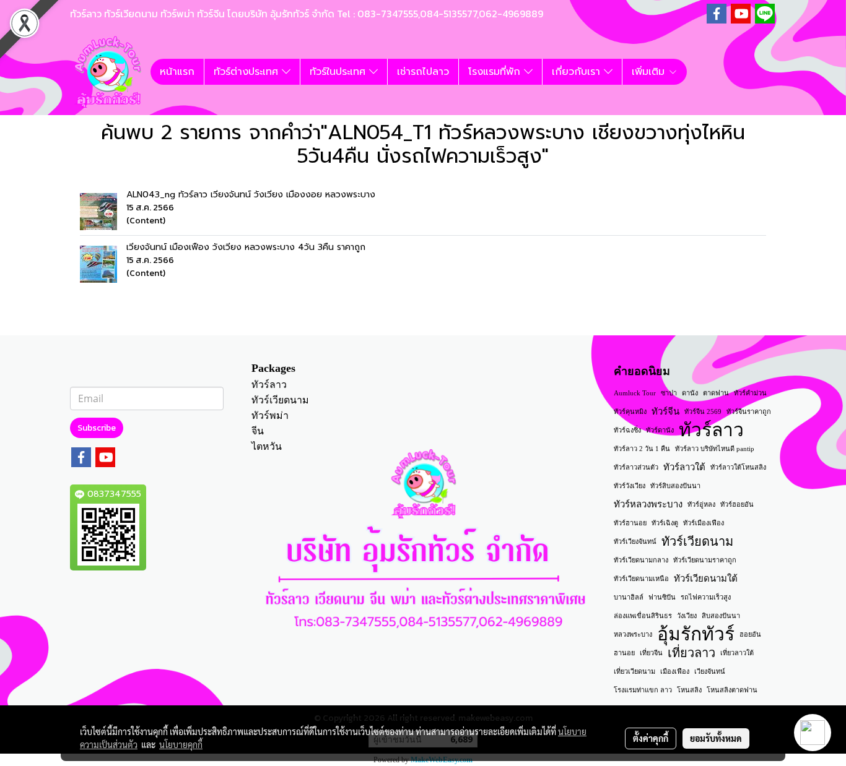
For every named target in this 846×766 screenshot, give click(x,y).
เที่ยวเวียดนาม (634, 671)
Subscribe (96, 427)
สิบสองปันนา (721, 615)
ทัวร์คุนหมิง (630, 411)
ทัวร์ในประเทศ (339, 71)
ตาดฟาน (716, 393)
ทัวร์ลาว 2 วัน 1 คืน (642, 448)
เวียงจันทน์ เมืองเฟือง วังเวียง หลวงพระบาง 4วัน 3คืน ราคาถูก (245, 247)
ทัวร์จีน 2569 (703, 411)
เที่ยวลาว (691, 653)
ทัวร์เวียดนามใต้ (706, 578)
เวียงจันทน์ (709, 671)
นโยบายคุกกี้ (181, 744)
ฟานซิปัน (662, 597)
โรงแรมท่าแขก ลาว (643, 690)
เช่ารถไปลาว (423, 71)
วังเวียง (687, 615)
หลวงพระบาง (633, 634)
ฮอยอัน (750, 634)
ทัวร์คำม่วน (750, 393)
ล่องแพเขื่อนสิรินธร (643, 615)
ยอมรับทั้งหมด (716, 738)
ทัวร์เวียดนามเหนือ (641, 578)
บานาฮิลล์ (628, 597)
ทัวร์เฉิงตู (665, 523)
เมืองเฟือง (674, 671)
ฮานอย (624, 652)
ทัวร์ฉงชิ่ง (627, 430)
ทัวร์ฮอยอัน (737, 504)
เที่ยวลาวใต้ (737, 652)
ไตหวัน (266, 446)
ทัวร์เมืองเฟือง (703, 523)
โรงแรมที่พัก (496, 71)
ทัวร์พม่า (270, 415)
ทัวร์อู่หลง (701, 504)
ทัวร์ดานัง (660, 430)
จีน (257, 431)
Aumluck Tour (635, 393)
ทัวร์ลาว (269, 384)
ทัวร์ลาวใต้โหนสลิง (738, 467)
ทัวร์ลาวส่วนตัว (636, 467)
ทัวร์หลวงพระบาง (648, 504)
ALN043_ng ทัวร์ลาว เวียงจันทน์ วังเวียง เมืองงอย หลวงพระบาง (250, 194)
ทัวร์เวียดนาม (280, 400)
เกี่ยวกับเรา (578, 71)
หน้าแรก (177, 71)
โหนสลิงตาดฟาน (732, 690)
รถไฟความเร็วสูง (706, 597)
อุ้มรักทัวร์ (696, 634)
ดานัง (690, 393)
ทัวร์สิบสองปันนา (675, 485)
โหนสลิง (689, 690)
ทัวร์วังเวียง (629, 485)
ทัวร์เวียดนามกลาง (641, 560)
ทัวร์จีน (665, 411)
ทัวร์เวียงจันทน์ (635, 541)
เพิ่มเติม (650, 71)
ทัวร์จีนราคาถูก (748, 411)
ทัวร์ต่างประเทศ (248, 71)
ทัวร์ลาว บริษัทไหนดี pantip (714, 448)
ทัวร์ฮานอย (630, 523)
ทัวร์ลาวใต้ (684, 467)
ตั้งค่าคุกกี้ (650, 738)
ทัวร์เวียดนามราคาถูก (704, 560)
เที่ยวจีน (651, 652)
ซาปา (669, 393)
